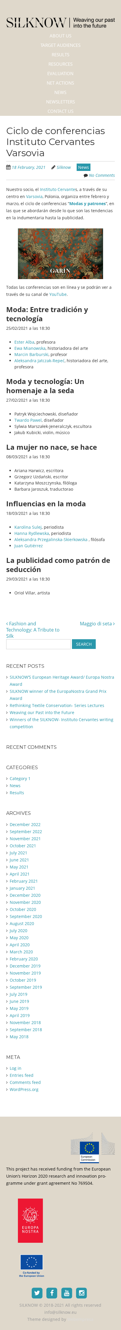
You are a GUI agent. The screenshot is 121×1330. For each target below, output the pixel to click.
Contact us (60, 111)
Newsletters (60, 102)
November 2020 (25, 902)
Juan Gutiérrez (28, 545)
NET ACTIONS (60, 83)
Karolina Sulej (28, 527)
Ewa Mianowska (30, 348)
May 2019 (19, 1008)
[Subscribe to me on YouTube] (66, 1293)
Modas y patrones (87, 203)
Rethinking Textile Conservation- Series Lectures (57, 705)
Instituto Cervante (57, 189)
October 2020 (23, 909)
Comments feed (25, 1082)
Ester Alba (24, 342)
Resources (60, 64)
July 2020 (18, 930)
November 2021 (25, 838)
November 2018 (25, 1022)
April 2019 (20, 1015)
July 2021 (18, 853)
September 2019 (26, 987)
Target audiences (60, 45)
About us (60, 36)
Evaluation (60, 73)
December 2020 (25, 895)
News (60, 92)
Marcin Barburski (31, 354)
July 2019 (18, 994)
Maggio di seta (96, 623)
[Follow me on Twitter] (37, 1293)
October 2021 (23, 845)
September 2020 (26, 916)
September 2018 (26, 1029)
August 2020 (22, 923)
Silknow (64, 167)
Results (60, 54)
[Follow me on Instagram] (81, 1293)
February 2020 (24, 959)
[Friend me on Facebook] (52, 1293)
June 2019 (19, 1001)
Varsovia (34, 196)
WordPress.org (24, 1089)
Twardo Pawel (28, 420)
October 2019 (23, 980)
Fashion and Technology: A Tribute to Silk (33, 629)
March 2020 (21, 952)
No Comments (102, 175)
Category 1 (20, 778)
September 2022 (26, 831)
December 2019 (25, 966)
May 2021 (19, 867)
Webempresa (80, 1319)
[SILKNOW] (60, 18)
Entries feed (21, 1075)
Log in (15, 1068)
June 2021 (19, 860)
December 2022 (25, 824)
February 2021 (24, 881)
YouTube (58, 294)
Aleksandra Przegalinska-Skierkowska (51, 539)
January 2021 (22, 888)
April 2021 (20, 874)
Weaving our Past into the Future (42, 712)
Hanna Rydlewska (31, 533)
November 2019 (25, 973)
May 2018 (19, 1036)
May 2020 (19, 937)
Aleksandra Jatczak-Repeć (39, 360)
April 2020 (20, 944)
